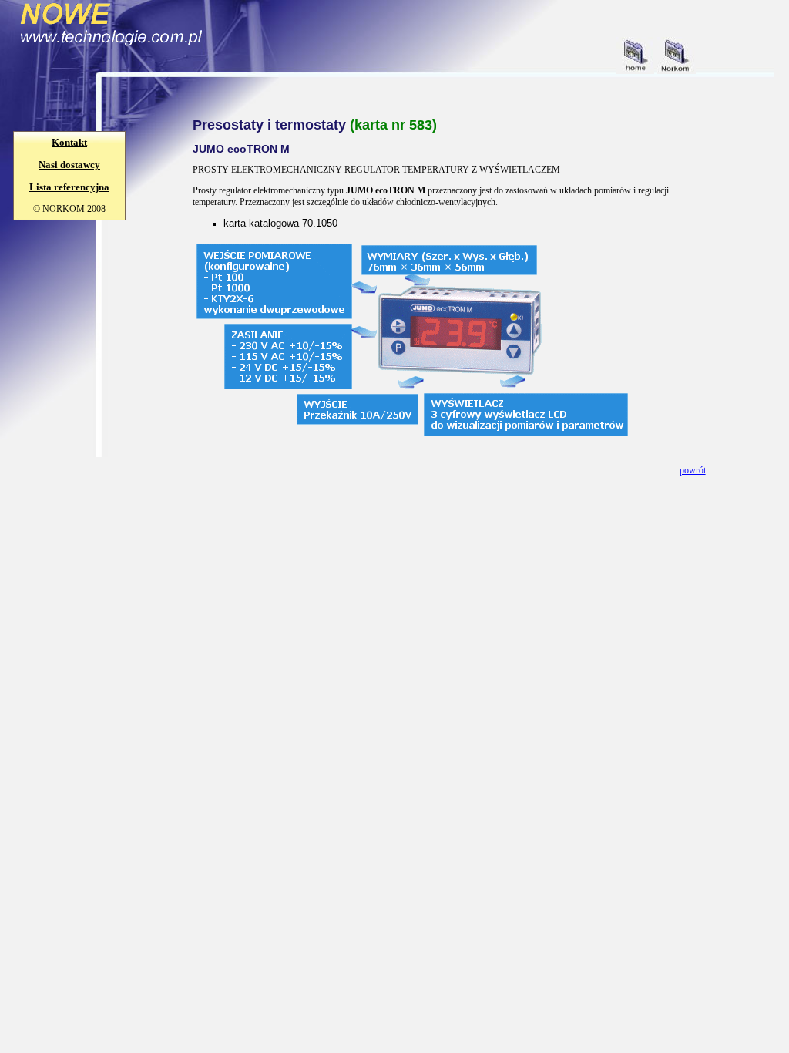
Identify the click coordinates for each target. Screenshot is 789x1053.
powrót (693, 470)
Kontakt (69, 142)
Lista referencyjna (69, 187)
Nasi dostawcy (69, 164)
